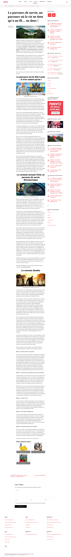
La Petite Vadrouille (52, 88)
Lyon (30, 1)
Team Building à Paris (9, 519)
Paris (25, 1)
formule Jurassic (26, 267)
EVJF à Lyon (7, 542)
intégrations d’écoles (22, 48)
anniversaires (40, 46)
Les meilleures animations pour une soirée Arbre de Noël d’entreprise (56, 25)
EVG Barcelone (50, 525)
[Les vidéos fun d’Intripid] (55, 141)
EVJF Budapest (50, 539)
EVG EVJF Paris (8, 525)
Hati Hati (49, 83)
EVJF (26, 46)
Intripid (17, 67)
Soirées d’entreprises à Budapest (54, 534)
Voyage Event (50, 93)
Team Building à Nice (30, 519)
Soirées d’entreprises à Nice (31, 522)
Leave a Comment (11, 27)
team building (32, 46)
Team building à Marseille (31, 534)
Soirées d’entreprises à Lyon (11, 536)
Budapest (49, 1)
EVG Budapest (50, 536)
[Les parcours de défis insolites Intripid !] (55, 115)
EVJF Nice (28, 527)
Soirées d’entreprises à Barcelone (54, 522)
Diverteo (49, 80)
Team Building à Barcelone (52, 519)
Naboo (49, 91)
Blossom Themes (17, 554)
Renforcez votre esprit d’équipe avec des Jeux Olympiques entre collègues (56, 38)
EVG (24, 46)
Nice (35, 1)
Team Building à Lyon (9, 534)
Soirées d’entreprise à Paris (10, 522)
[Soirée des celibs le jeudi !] (55, 127)
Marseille (35, 3)
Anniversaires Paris (9, 527)
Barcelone (42, 1)
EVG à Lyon (7, 539)
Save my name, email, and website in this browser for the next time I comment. (31, 503)
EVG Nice (28, 525)
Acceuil (20, 1)
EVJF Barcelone (50, 527)
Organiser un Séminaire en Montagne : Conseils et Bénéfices (56, 31)
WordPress (26, 554)
